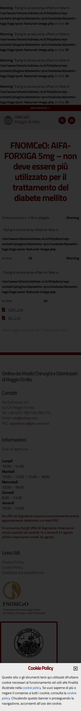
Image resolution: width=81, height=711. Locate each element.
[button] (75, 668)
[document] (40, 355)
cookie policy (32, 687)
